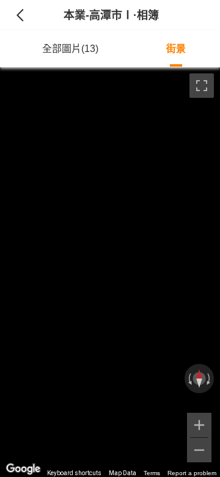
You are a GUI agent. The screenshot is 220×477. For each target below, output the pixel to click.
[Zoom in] (199, 425)
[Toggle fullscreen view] (201, 85)
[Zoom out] (199, 450)
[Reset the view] (199, 378)
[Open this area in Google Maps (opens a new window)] (23, 469)
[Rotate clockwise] (209, 378)
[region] (110, 272)
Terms (152, 473)
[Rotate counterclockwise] (189, 378)
